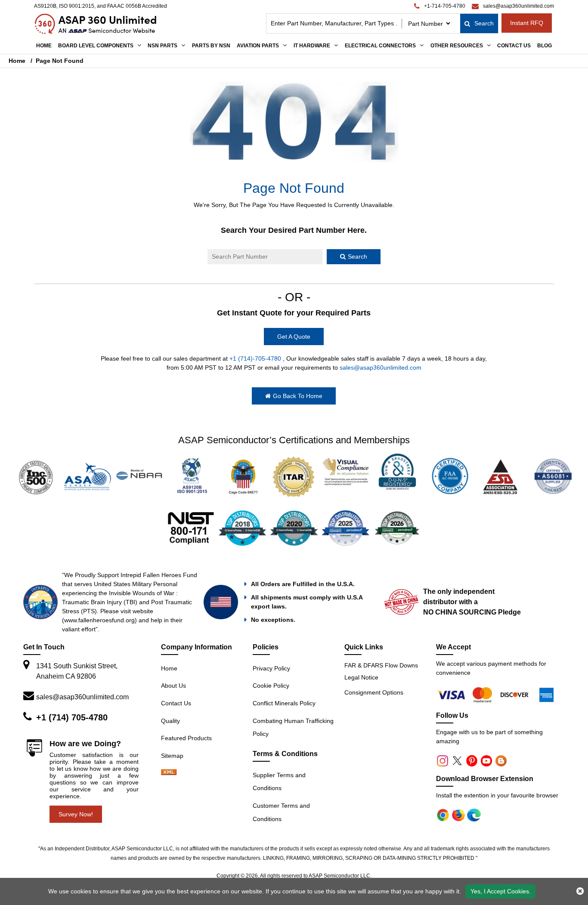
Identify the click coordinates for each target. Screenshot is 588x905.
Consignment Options (373, 692)
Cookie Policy (271, 685)
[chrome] (452, 694)
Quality (170, 720)
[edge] (516, 694)
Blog (544, 46)
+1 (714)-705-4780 (255, 358)
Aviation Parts (258, 46)
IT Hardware (312, 46)
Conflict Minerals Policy (284, 703)
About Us (173, 685)
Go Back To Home (297, 395)
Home (44, 46)
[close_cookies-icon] (580, 891)
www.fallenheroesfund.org (99, 620)
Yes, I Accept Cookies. (500, 891)
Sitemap (172, 755)
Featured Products (186, 738)
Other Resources (456, 46)
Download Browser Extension (484, 778)
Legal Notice (361, 677)
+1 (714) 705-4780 (72, 717)
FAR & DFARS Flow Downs (381, 665)
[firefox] (484, 694)
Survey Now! (76, 814)
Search (484, 23)
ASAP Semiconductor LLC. (340, 876)
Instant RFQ (526, 22)
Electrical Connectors (380, 46)
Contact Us (514, 46)
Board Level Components (95, 46)
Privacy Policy (271, 668)
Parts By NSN (211, 46)
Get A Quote (293, 336)
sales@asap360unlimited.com (380, 367)
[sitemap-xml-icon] (168, 772)
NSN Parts (162, 46)
